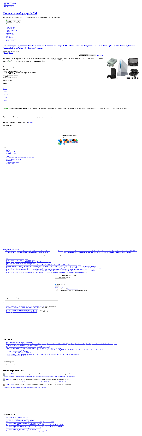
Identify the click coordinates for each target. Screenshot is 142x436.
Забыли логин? (59, 287)
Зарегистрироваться (72, 289)
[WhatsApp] (59, 144)
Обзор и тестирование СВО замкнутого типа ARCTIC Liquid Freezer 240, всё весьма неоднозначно (34, 426)
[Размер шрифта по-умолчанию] (13, 21)
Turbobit (5, 97)
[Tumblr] (75, 142)
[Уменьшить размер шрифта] (13, 23)
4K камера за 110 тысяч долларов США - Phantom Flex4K (22, 307)
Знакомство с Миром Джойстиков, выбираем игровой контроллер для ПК (27, 430)
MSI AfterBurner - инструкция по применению (19, 342)
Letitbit (4, 91)
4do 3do (8, 150)
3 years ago (43, 387)
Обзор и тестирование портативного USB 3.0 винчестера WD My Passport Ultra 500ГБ (30, 422)
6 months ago (72, 376)
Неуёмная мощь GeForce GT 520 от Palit (17, 355)
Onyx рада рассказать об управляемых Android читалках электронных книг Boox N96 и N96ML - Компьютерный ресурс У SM (32, 381)
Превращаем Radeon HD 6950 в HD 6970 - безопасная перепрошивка (25, 352)
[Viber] (77, 142)
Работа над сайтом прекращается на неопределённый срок (22, 263)
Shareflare (5, 94)
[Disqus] (71, 186)
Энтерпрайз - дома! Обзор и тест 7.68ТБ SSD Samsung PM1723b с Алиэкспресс (28, 262)
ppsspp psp (9, 160)
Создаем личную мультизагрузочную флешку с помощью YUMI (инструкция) (28, 347)
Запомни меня (61, 284)
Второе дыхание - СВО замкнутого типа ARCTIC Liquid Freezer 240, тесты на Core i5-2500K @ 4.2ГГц (35, 425)
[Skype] (61, 144)
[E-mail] (5, 53)
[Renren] (68, 142)
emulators (8, 156)
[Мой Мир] (64, 140)
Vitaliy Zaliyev (10, 384)
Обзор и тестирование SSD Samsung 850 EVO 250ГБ (21, 429)
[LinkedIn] (59, 142)
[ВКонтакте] (59, 140)
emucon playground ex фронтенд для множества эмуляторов (22, 154)
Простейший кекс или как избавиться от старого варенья (22, 309)
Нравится (100, 55)
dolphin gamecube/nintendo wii (14, 152)
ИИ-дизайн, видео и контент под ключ (17, 259)
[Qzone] (66, 142)
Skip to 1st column (9, 5)
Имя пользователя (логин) (62, 277)
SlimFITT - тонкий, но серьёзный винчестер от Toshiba (21, 310)
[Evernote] (77, 140)
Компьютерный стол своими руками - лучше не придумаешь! (23, 428)
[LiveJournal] (61, 142)
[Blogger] (68, 140)
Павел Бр (8, 379)
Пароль (57, 281)
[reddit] (75, 140)
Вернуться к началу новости (11, 249)
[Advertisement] (16, 325)
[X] (66, 140)
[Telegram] (64, 144)
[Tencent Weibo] (73, 142)
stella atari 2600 (10, 163)
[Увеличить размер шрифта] (13, 20)
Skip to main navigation (10, 3)
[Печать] (10, 53)
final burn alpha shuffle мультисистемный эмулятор (20, 157)
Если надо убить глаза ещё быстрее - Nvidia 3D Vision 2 (21, 312)
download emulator (11, 153)
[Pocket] (64, 142)
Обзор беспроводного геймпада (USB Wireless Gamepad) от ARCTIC (25, 306)
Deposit (5, 89)
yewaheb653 (9, 374)
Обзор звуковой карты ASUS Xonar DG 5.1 (18, 351)
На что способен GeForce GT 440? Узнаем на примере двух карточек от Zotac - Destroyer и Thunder (33, 348)
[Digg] (73, 140)
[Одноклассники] (61, 140)
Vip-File (5, 100)
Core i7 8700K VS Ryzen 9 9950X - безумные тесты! (20, 260)
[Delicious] (70, 140)
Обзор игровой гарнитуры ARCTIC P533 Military (20, 420)
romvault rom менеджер (12, 162)
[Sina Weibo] (70, 142)
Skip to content (8, 2)
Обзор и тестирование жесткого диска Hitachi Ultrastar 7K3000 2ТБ (25, 423)
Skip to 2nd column (9, 6)
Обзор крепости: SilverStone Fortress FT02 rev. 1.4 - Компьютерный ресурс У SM (21, 387)
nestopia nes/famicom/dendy (13, 159)
